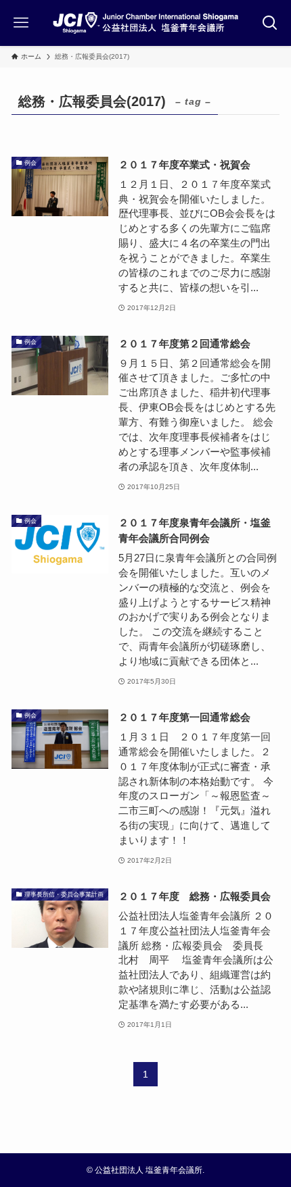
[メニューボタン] (20, 23)
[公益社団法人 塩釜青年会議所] (145, 23)
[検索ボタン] (270, 23)
